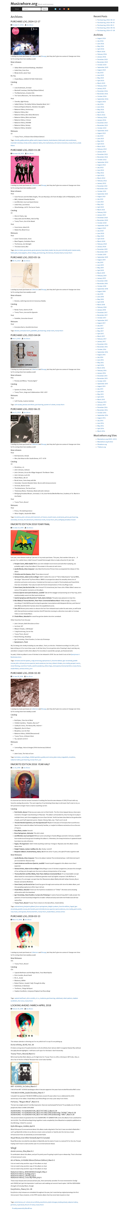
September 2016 (102, 352)
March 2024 (101, 115)
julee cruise (57, 757)
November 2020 (102, 220)
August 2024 (101, 102)
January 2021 (101, 215)
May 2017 (100, 331)
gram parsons (36, 250)
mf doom (44, 517)
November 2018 (102, 283)
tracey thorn (72, 143)
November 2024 (102, 94)
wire (56, 520)
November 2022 (102, 157)
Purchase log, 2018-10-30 (25, 673)
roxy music (14, 912)
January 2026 (101, 57)
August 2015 (101, 386)
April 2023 (100, 144)
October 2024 (102, 96)
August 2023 (101, 133)
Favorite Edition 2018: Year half (30, 764)
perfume (13, 1205)
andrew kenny (18, 906)
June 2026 (100, 44)
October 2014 (101, 413)
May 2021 (100, 204)
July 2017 (100, 326)
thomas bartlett (66, 666)
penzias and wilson (29, 404)
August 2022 (101, 165)
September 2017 (102, 320)
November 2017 (102, 315)
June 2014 (100, 423)
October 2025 (101, 65)
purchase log (41, 253)
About (17, 9)
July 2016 (100, 357)
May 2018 (100, 299)
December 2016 (102, 344)
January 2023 (101, 152)
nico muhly (66, 663)
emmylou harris (25, 331)
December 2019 (102, 249)
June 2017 (100, 328)
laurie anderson (41, 663)
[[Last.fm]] (64, 9)
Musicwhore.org (24, 4)
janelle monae (22, 909)
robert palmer (67, 998)
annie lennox (18, 1202)
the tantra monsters (61, 143)
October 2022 (101, 160)
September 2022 (102, 162)
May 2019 (100, 268)
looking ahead (62, 1202)
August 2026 (101, 38)
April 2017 (100, 333)
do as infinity (35, 1202)
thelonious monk (39, 520)
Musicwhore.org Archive (105, 442)
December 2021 (102, 186)
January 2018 (101, 310)
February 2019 (101, 275)
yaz (40, 760)
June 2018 (100, 297)
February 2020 (102, 244)
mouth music (52, 517)
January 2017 (101, 341)
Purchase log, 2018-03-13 (25, 916)
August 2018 (101, 291)
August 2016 (101, 355)
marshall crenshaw (17, 143)
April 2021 (100, 207)
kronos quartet (30, 663)
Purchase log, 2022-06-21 (25, 409)
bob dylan (17, 757)
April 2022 (100, 175)
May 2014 (100, 426)
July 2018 (100, 294)
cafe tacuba (18, 404)
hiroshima (17, 517)
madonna (43, 998)
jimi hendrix (32, 909)
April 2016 (100, 365)
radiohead (59, 998)
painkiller (34, 331)
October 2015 (101, 381)
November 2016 (102, 347)
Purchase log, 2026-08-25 (106, 20)
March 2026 (101, 51)
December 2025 (102, 59)
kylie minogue (52, 1202)
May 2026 (100, 46)
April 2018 (100, 302)
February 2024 (102, 117)
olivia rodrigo (32, 253)
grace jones (27, 250)
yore (30, 668)
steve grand (57, 666)
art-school (26, 1202)
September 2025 (102, 67)
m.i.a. (37, 998)
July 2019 (100, 262)
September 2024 (102, 99)
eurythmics (44, 1202)
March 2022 (101, 178)
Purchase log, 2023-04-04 (25, 335)
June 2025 (100, 75)
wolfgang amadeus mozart (67, 520)
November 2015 (102, 378)
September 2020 (102, 225)
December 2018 (102, 281)
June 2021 (100, 202)
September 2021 (102, 194)
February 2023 (102, 149)
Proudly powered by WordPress (22, 1208)
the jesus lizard (58, 253)
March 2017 (101, 336)
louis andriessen (71, 140)
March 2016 (101, 368)
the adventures (29, 520)
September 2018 (102, 289)
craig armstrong (36, 661)
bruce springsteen (42, 906)
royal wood (20, 1205)
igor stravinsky (67, 661)
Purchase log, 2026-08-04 (106, 28)
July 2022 (100, 167)
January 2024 (101, 120)
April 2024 (100, 112)
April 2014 (100, 428)
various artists (24, 668)
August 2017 (101, 323)
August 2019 (101, 260)
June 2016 (100, 360)
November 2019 (102, 252)
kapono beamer (43, 140)
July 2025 (100, 73)
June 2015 (100, 391)
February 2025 (102, 86)
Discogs (43, 56)
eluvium (17, 331)
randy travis (50, 331)
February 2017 (101, 339)
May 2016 (100, 362)
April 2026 (100, 49)
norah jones (60, 517)
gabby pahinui (24, 140)
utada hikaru (15, 668)
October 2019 (101, 254)
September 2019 (102, 257)
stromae (20, 520)
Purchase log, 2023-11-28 (25, 150)
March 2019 (101, 273)
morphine (72, 757)
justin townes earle (74, 250)
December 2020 (102, 217)
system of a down (50, 404)
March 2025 (101, 83)
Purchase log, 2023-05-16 (25, 257)
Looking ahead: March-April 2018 (31, 1005)
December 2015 (102, 376)
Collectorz (35, 56)
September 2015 (102, 384)
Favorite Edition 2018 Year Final (30, 524)
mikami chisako (57, 663)
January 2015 (101, 405)
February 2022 (102, 181)
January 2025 (101, 88)
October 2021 (101, 191)
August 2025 (101, 70)
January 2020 (101, 246)
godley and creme (47, 757)
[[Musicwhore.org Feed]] (68, 9)
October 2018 (101, 286)
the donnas (49, 253)
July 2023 (100, 136)
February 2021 (101, 212)
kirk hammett (35, 517)
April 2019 (100, 270)
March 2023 (101, 146)
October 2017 (101, 318)
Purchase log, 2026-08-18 (105, 22)
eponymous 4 (46, 661)
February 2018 (101, 307)
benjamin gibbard (29, 906)
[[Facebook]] (60, 9)
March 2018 (101, 304)
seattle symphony (38, 666)
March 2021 (101, 210)
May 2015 (100, 394)
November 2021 (102, 189)
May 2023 (100, 141)
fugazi (72, 906)
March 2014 (101, 431)
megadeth (64, 757)
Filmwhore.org (102, 444)
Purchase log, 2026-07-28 (106, 30)
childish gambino (35, 757)
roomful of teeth (26, 666)
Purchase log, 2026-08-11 (105, 25)
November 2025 (102, 62)
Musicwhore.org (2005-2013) (107, 439)
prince (67, 517)
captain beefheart (20, 998)
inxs (57, 250)
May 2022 (100, 173)
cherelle (17, 140)
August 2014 (101, 418)
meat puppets (22, 253)
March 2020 (101, 241)
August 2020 (101, 228)
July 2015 (100, 389)
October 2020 (102, 223)
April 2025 (100, 80)
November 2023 (102, 125)
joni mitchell (63, 250)
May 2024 (100, 109)
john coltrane (26, 517)
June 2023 (100, 138)
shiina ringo (48, 666)
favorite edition (57, 661)
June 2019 (100, 265)
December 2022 (102, 154)
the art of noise (30, 1205)
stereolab (14, 520)
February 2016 (101, 370)
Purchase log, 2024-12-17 (25, 21)
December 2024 (102, 91)
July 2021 (100, 199)
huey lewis (45, 250)
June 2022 (100, 170)
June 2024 (100, 107)
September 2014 (102, 415)
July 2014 (100, 420)
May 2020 (100, 236)
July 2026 (100, 41)
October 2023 (101, 128)
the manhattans (48, 143)
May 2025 (100, 78)
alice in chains (18, 250)
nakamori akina (37, 143)
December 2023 (102, 123)
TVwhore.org (101, 447)
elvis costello (31, 998)
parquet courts (75, 663)
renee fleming (15, 666)
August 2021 (101, 196)
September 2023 (102, 131)
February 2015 (101, 402)
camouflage (25, 757)
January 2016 (101, 373)
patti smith (77, 909)
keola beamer (53, 140)
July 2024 (100, 104)
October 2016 (101, 349)
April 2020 (100, 239)
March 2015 (101, 399)
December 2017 (102, 312)
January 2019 (101, 278)
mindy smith (27, 143)
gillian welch (34, 140)
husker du (52, 250)
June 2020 (100, 233)
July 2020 (100, 231)
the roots (21, 1001)
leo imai (48, 663)
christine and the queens (22, 661)
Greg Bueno (29, 25)
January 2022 (101, 183)
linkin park (61, 140)
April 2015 (100, 397)
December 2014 (102, 407)
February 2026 (102, 54)
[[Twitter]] (55, 9)
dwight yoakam (53, 906)
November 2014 (102, 410)
